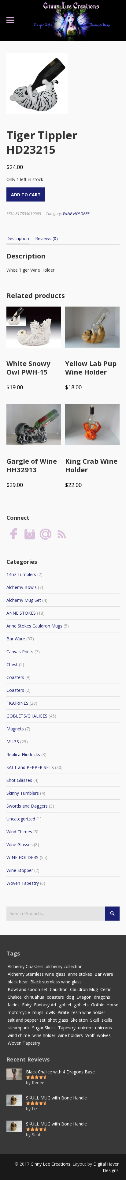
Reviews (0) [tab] (46, 238)
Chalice (15, 997)
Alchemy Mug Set (23, 600)
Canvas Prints (19, 651)
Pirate (63, 1012)
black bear (18, 982)
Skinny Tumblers (22, 793)
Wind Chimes (19, 832)
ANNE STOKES (21, 613)
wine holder (43, 1035)
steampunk (19, 1028)
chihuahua (34, 997)
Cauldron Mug (84, 989)
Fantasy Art (45, 1005)
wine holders (70, 1035)
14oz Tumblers (21, 574)
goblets (81, 1005)
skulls (107, 1020)
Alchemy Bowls (21, 587)
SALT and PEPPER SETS (30, 767)
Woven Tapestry (22, 883)
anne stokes (80, 974)
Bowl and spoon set (27, 989)
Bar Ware (15, 639)
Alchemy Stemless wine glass (36, 974)
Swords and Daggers (27, 806)
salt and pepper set (27, 1020)
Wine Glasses (19, 844)
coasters (55, 997)
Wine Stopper (19, 870)
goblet (65, 1005)
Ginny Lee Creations (50, 1164)
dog (70, 997)
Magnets (15, 729)
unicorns (103, 1028)
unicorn (85, 1028)
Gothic (97, 1005)
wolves (104, 1035)
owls (50, 1012)
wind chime (19, 1035)
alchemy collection (64, 966)
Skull (94, 1020)
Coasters (15, 677)
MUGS (12, 742)
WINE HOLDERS (76, 213)
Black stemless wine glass (56, 982)
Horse (112, 1005)
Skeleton (79, 1020)
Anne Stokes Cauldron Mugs (34, 626)
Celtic (105, 989)
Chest (12, 664)
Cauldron (59, 989)
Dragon (83, 997)
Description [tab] (17, 238)
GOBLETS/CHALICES (26, 716)
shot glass (58, 1020)
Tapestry (67, 1028)
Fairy (26, 1005)
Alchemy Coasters (25, 966)
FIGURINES (17, 703)
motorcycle (19, 1012)
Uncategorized (20, 819)
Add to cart (26, 195)
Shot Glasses (19, 780)
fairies (14, 1005)
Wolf (89, 1035)
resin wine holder (88, 1012)
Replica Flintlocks (23, 754)
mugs (37, 1012)
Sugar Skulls (44, 1028)
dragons (102, 997)
